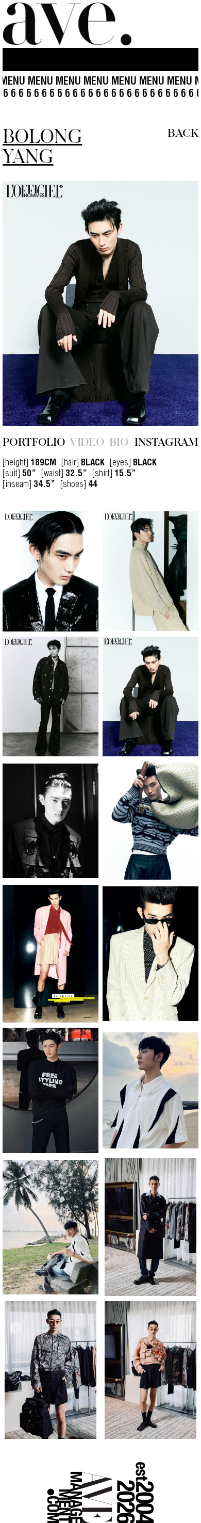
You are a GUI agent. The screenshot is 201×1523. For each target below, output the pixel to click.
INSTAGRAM (166, 430)
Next (169, 298)
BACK (182, 131)
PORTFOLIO (34, 430)
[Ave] (67, 24)
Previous (32, 298)
